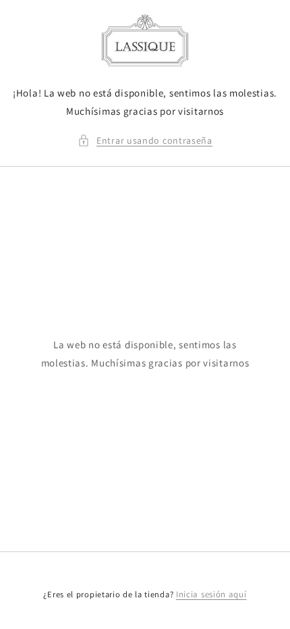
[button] (145, 140)
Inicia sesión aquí (211, 594)
